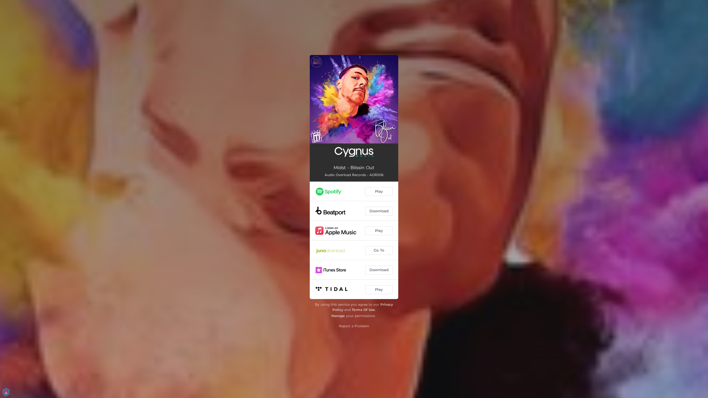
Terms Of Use (363, 310)
